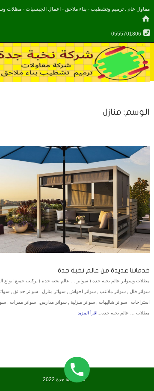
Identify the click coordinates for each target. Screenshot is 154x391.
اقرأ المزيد (88, 313)
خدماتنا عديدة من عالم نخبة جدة (104, 270)
